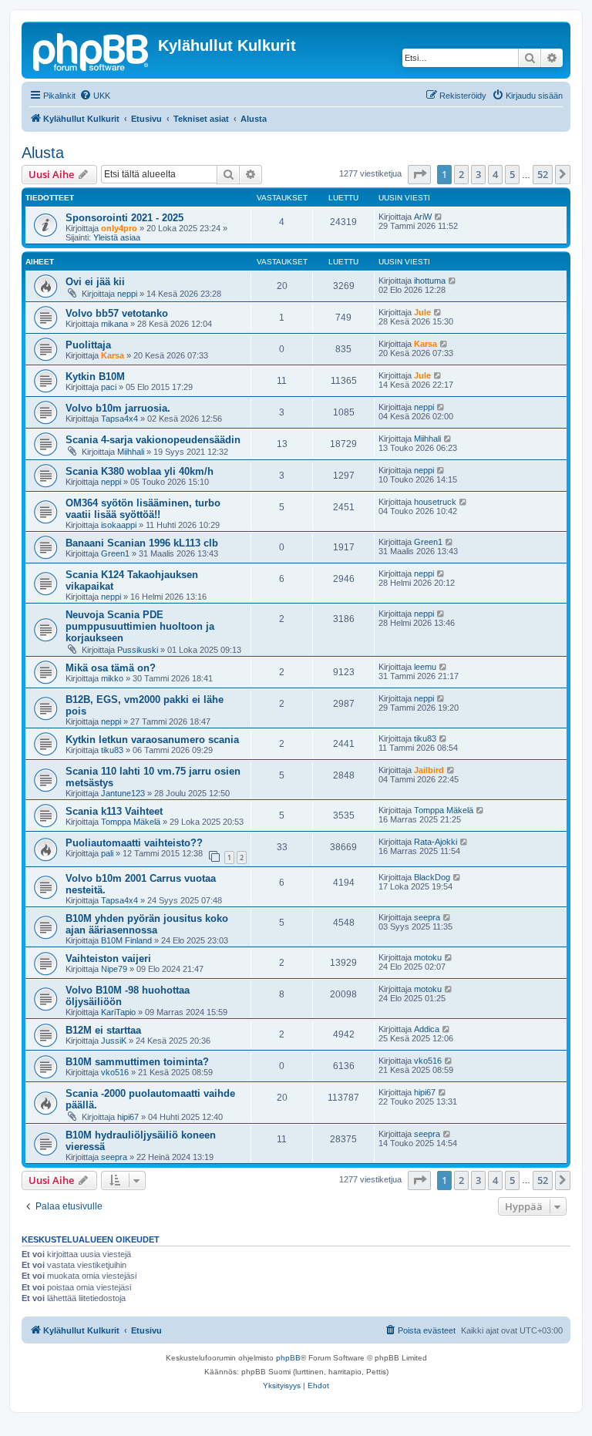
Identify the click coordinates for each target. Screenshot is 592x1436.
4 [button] (495, 174)
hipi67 (128, 1117)
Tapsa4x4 (119, 418)
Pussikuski (137, 649)
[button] (419, 174)
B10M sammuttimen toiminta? (137, 1062)
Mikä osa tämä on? (111, 668)
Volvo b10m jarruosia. (118, 408)
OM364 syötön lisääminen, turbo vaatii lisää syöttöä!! (143, 508)
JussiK (113, 1040)
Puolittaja (88, 345)
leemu (425, 666)
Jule (422, 312)
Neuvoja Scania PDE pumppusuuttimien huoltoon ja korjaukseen (140, 626)
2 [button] (461, 174)
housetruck (435, 501)
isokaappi (118, 525)
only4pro (119, 228)
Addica (426, 1029)
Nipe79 (114, 969)
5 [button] (512, 174)
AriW (423, 216)
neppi (127, 293)
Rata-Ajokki (435, 841)
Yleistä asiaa (116, 237)
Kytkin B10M (95, 376)
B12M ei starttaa (103, 1030)
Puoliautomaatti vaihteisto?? (134, 843)
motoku (428, 957)
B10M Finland (126, 940)
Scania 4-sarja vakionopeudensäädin (153, 440)
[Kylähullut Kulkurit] (91, 50)
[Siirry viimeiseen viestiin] (439, 216)
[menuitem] (94, 95)
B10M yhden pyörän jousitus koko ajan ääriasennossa (147, 924)
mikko (112, 678)
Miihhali (130, 451)
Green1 (115, 553)
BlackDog (432, 877)
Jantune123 (123, 793)
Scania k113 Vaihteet (114, 811)
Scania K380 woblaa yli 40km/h (140, 471)
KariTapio (118, 1012)
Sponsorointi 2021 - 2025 (124, 218)
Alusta (43, 152)
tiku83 (112, 750)
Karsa (112, 355)
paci (108, 387)
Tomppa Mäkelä (130, 821)
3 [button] (478, 174)
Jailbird (429, 770)
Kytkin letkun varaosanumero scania (152, 739)
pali (107, 853)
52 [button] (542, 174)
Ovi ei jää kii (95, 282)
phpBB (288, 1358)
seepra (427, 917)
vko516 (115, 1072)
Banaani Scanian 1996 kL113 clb (142, 543)
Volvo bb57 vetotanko (117, 313)
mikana (114, 323)
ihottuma (430, 280)
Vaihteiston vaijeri (108, 958)
